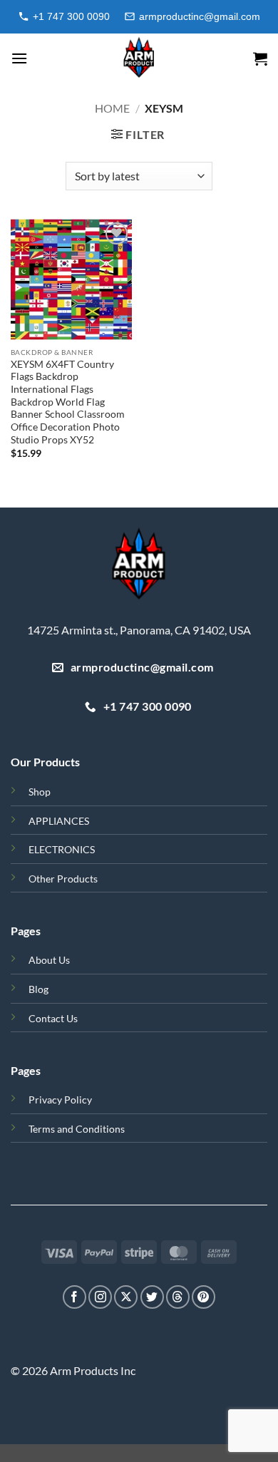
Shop (40, 792)
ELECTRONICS (62, 849)
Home (112, 108)
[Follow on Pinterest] (203, 1297)
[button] (19, 58)
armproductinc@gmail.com (199, 16)
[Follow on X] (126, 1297)
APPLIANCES (59, 821)
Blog (38, 989)
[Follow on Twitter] (152, 1297)
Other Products (63, 878)
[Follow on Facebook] (74, 1297)
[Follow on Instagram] (100, 1297)
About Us (49, 960)
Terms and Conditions (77, 1129)
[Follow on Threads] (178, 1297)
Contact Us (53, 1018)
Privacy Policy (60, 1099)
